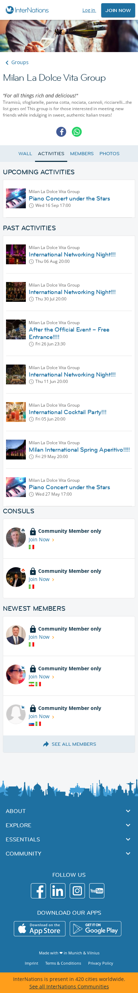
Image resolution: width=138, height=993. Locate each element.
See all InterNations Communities (69, 986)
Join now (118, 10)
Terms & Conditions (63, 963)
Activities (51, 153)
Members (82, 153)
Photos (109, 153)
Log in (89, 10)
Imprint (31, 963)
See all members (74, 744)
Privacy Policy (100, 963)
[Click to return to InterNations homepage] (28, 9)
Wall (25, 153)
